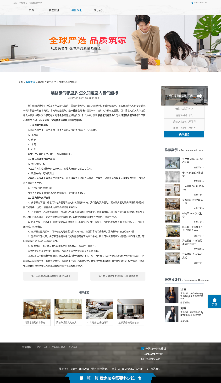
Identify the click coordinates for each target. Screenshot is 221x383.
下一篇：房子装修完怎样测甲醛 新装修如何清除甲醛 (119, 276)
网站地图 (155, 368)
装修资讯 (30, 82)
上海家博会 (71, 347)
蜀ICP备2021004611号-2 (135, 368)
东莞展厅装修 (58, 347)
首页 (20, 82)
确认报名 (184, 134)
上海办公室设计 (42, 347)
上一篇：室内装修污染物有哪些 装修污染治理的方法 (52, 276)
